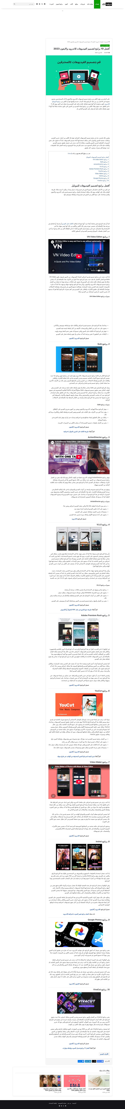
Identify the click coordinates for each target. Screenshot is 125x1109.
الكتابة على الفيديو (67, 224)
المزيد (52, 4)
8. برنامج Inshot (104, 176)
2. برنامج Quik (104, 162)
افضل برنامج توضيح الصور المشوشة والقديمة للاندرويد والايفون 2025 (52, 1089)
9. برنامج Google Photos (101, 178)
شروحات (82, 4)
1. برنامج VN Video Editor (101, 159)
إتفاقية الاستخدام (53, 1103)
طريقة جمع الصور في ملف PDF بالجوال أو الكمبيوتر (76, 609)
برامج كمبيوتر (59, 4)
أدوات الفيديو (103, 1054)
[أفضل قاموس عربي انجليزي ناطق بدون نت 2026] (99, 1081)
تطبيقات (97, 4)
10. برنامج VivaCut (103, 180)
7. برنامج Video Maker (102, 173)
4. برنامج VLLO (104, 166)
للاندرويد (77, 338)
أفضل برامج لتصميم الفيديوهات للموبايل (97, 157)
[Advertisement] (62, 24)
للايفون (71, 338)
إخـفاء (70, 153)
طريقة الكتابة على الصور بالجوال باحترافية (76, 431)
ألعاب (71, 4)
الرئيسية (106, 42)
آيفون (66, 4)
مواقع (76, 4)
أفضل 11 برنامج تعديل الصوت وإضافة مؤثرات (76, 1048)
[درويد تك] (107, 4)
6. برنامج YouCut (103, 171)
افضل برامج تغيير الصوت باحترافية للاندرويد (76, 914)
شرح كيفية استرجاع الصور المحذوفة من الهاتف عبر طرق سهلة (76, 756)
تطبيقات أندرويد (99, 42)
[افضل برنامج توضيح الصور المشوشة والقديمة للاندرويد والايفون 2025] (50, 1081)
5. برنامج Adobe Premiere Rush (99, 169)
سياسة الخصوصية (62, 1103)
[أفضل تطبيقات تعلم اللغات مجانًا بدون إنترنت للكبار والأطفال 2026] (74, 1081)
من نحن (69, 1103)
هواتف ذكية (90, 4)
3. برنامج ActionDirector (101, 164)
